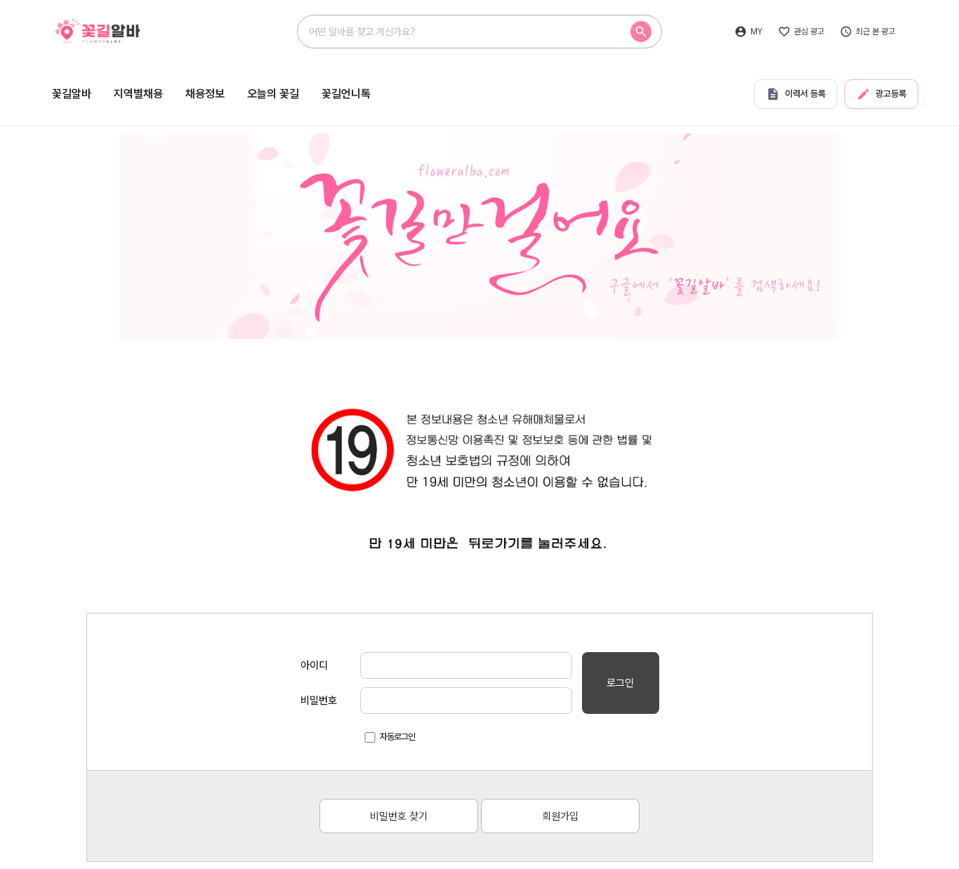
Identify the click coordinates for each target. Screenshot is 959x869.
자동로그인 (397, 736)
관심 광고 (809, 32)
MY (756, 32)
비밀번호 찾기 (399, 816)
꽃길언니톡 (346, 93)
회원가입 (560, 816)
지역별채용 (138, 93)
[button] (641, 31)
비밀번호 (318, 700)
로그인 (620, 683)
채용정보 (205, 93)
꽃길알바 (71, 93)
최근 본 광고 (875, 32)
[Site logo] (125, 30)
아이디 (314, 665)
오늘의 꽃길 (273, 93)
